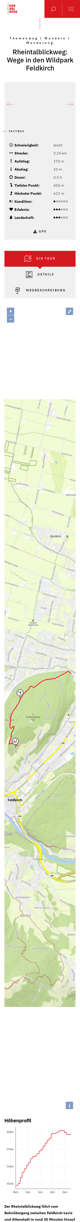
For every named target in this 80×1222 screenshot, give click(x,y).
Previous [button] (10, 104)
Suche (53, 9)
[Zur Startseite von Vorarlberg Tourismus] (12, 8)
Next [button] (70, 104)
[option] (40, 104)
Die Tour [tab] (45, 258)
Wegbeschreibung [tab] (45, 290)
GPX (43, 231)
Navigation (71, 9)
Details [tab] (45, 274)
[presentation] (40, 259)
